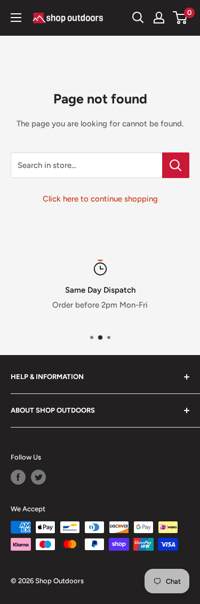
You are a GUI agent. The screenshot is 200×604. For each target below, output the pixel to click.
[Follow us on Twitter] (38, 477)
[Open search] (138, 17)
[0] (180, 17)
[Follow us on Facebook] (18, 477)
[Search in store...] (175, 165)
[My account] (159, 17)
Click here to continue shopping (100, 199)
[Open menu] (16, 17)
